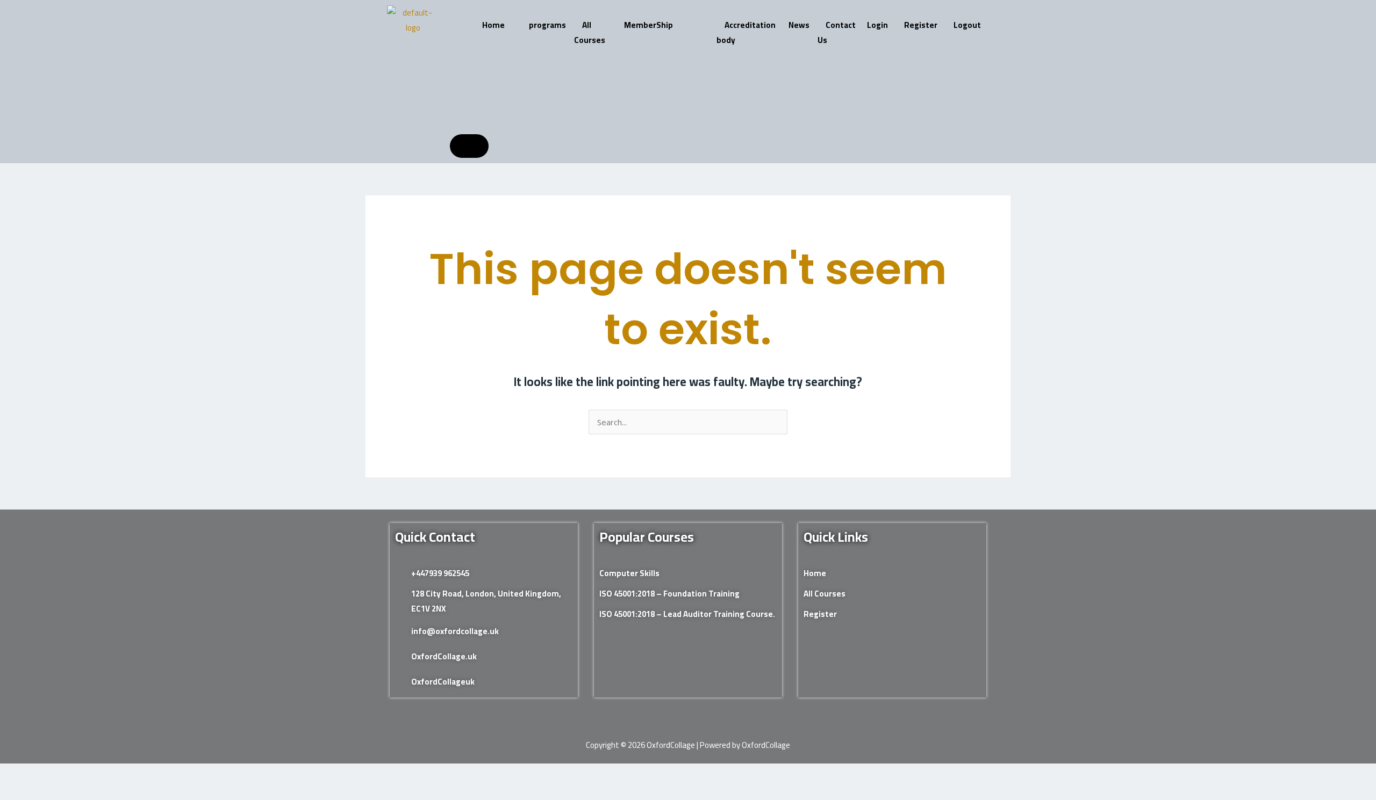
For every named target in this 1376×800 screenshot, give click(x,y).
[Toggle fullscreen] (50, 774)
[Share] (84, 774)
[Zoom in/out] (16, 774)
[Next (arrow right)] (50, 792)
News (799, 25)
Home (493, 25)
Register (920, 25)
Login (877, 25)
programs (547, 25)
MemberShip (648, 25)
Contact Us (837, 32)
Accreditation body (746, 32)
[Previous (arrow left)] (16, 792)
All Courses (589, 32)
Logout (967, 25)
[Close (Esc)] (118, 774)
